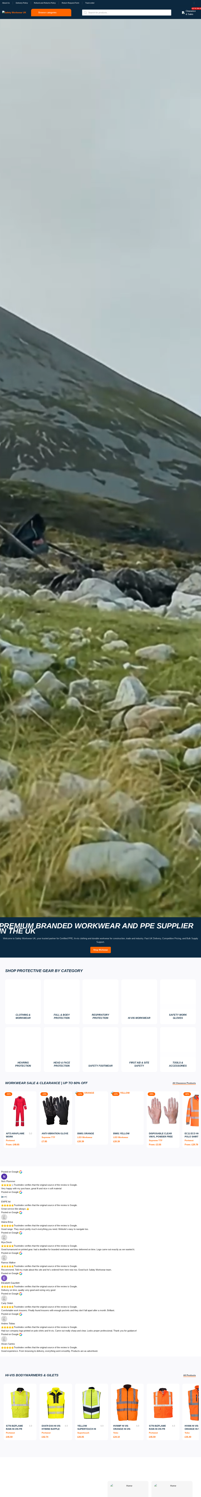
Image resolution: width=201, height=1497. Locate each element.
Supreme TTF (48, 1137)
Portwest (10, 1140)
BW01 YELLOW (121, 1133)
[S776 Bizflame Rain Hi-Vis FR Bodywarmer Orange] (163, 1403)
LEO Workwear (84, 1137)
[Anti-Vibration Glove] (55, 1110)
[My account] (198, 3)
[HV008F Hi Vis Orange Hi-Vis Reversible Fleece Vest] (127, 1403)
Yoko (115, 1433)
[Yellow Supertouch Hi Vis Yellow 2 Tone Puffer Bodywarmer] (91, 1403)
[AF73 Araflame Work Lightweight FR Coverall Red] (20, 1110)
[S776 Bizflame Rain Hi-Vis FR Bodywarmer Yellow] (20, 1403)
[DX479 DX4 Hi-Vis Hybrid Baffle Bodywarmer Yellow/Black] (55, 1403)
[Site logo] (14, 12)
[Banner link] (23, 1001)
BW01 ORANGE (85, 1133)
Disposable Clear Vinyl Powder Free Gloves (161, 1136)
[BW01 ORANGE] (91, 1110)
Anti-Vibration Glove (55, 1133)
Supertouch (83, 1433)
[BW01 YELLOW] (127, 1110)
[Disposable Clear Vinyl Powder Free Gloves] (163, 1110)
